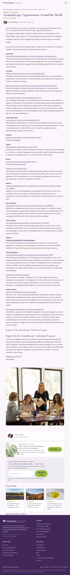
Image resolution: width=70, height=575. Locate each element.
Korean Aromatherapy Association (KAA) (21, 162)
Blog (4, 9)
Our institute (40, 545)
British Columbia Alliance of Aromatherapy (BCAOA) (25, 74)
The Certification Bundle (43, 529)
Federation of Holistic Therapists (18, 275)
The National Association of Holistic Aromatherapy (24, 309)
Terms (42, 567)
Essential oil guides (7, 555)
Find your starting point (9, 547)
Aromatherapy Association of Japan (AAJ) (22, 147)
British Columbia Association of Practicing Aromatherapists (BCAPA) (31, 86)
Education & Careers (13, 9)
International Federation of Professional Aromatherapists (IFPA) (29, 255)
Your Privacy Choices (56, 567)
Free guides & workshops (9, 553)
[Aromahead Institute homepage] (12, 3)
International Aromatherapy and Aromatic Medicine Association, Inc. (31, 56)
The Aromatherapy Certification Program (36, 342)
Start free (53, 449)
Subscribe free (41, 473)
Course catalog (41, 550)
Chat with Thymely (8, 550)
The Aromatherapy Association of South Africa (23, 223)
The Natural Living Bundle (43, 524)
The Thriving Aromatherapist (44, 558)
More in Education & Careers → (16, 514)
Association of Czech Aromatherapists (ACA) (23, 120)
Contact (38, 560)
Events (38, 555)
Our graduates (40, 547)
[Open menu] (66, 3)
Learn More (10, 359)
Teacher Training (41, 537)
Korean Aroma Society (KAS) (16, 169)
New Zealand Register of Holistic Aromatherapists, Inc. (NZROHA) (30, 206)
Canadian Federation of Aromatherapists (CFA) (24, 98)
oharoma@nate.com (18, 164)
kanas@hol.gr (15, 140)
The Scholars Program (42, 531)
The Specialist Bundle (42, 526)
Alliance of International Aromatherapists (21, 292)
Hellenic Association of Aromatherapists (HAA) (23, 138)
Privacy (47, 567)
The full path (40, 534)
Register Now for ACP (13, 357)
